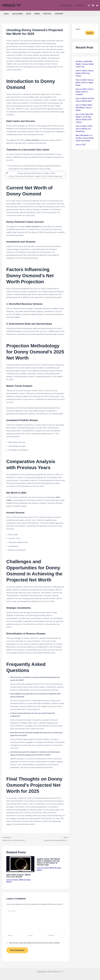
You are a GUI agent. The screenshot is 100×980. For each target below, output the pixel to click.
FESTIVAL (47, 14)
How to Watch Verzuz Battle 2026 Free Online (85, 73)
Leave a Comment (12, 880)
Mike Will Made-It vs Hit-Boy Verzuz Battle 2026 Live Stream (85, 138)
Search (78, 29)
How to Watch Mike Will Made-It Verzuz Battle (84, 107)
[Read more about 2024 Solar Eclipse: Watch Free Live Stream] (20, 864)
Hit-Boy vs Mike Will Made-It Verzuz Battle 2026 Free (85, 64)
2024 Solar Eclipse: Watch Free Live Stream (18, 876)
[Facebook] (93, 5)
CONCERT (59, 14)
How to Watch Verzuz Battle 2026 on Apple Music (85, 82)
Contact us (79, 5)
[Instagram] (89, 5)
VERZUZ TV (11, 5)
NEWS (37, 14)
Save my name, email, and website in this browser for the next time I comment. (34, 943)
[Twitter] (97, 5)
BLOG (28, 14)
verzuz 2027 (81, 145)
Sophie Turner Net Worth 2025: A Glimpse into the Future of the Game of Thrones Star (48, 862)
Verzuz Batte (17, 14)
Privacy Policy (66, 5)
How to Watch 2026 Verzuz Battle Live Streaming (84, 128)
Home (6, 14)
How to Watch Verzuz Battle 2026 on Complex (85, 91)
